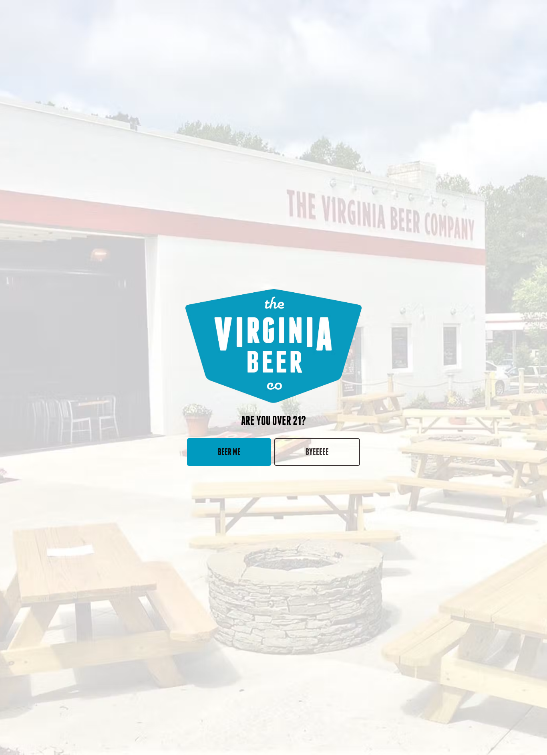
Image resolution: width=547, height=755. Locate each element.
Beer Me (229, 451)
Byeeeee (317, 451)
